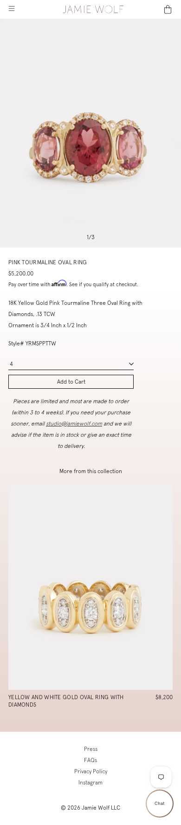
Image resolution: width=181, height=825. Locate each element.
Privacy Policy (90, 771)
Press (90, 749)
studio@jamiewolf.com (74, 423)
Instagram (90, 782)
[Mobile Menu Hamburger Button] (11, 9)
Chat (160, 803)
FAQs (90, 760)
